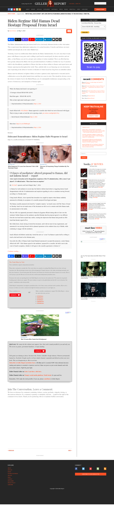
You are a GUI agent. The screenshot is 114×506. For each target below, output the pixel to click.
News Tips (78, 3)
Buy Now (99, 174)
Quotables (54, 9)
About (28, 9)
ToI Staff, (14, 185)
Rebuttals (72, 9)
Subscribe (71, 3)
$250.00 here (40, 303)
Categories (46, 9)
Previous (11, 450)
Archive (10, 475)
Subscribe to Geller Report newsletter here (22, 363)
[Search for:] (100, 3)
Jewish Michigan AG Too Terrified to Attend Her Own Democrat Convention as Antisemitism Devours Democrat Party (93, 145)
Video (78, 9)
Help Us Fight (93, 20)
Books (66, 9)
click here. (38, 371)
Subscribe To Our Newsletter (90, 474)
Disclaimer (10, 481)
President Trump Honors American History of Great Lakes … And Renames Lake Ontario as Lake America (93, 87)
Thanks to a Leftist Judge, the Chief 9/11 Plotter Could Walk (92, 83)
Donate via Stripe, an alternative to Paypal (93, 38)
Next (69, 450)
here (19, 291)
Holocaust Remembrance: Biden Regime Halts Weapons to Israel (37, 136)
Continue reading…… (14, 251)
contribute (47, 379)
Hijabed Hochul (91, 95)
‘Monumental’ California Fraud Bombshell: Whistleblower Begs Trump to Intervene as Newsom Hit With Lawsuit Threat (92, 141)
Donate (33, 9)
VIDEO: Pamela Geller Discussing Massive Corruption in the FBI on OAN (93, 231)
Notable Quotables (13, 473)
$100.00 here (40, 301)
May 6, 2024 (37, 104)
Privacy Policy (11, 482)
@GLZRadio (24, 110)
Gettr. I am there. (29, 371)
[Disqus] (40, 420)
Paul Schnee (12, 31)
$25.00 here (40, 296)
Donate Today (100, 9)
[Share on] (53, 39)
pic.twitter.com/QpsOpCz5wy (50, 113)
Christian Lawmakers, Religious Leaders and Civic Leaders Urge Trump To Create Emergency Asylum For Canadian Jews (93, 136)
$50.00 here (40, 298)
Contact (10, 479)
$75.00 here (40, 300)
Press (61, 9)
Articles (39, 9)
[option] (61, 14)
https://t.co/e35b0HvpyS (23, 124)
